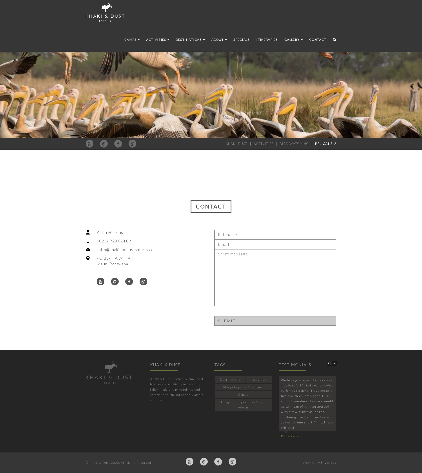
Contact (317, 39)
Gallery (292, 39)
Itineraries (267, 39)
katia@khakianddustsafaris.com (127, 249)
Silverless (328, 462)
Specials (241, 39)
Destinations (189, 39)
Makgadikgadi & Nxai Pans (243, 387)
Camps (130, 39)
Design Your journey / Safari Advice (243, 404)
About (218, 39)
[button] (329, 364)
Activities (156, 39)
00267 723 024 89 (114, 240)
